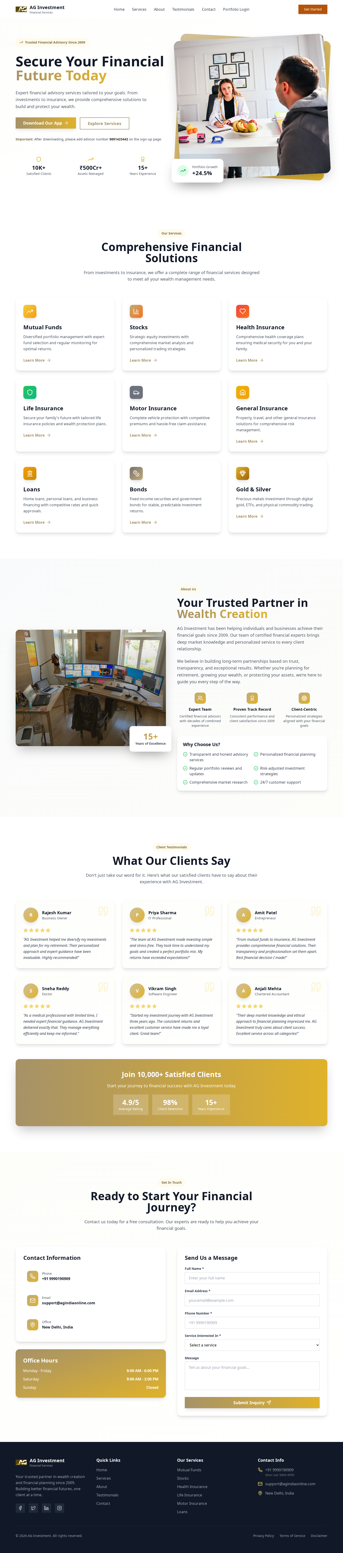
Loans (182, 1511)
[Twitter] (33, 1508)
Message (192, 1358)
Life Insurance (189, 1495)
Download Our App (42, 123)
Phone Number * (198, 1313)
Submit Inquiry (249, 1402)
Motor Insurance (192, 1503)
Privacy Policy (263, 1535)
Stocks (183, 1478)
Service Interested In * (203, 1335)
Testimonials (183, 9)
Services (139, 9)
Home (119, 9)
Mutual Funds (189, 1469)
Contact (209, 9)
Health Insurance (192, 1486)
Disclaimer (319, 1535)
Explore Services (104, 123)
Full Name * (194, 1268)
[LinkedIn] (46, 1508)
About (159, 9)
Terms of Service (292, 1535)
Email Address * (197, 1291)
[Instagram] (59, 1508)
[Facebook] (20, 1508)
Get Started (313, 9)
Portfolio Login (236, 9)
